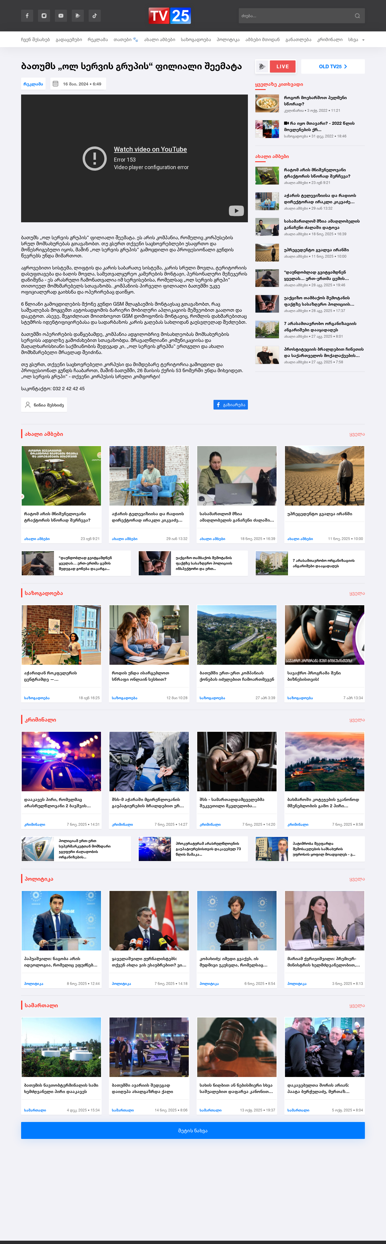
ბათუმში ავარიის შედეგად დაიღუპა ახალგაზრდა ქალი (142, 1088)
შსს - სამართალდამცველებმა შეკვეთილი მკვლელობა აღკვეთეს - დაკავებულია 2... (232, 803)
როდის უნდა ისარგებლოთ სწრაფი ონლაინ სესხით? (140, 676)
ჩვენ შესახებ (35, 39)
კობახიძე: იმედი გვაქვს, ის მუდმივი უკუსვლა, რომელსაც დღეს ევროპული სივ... (231, 962)
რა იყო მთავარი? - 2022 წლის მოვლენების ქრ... (319, 126)
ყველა (357, 434)
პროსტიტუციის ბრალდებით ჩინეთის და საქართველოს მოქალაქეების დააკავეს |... (324, 353)
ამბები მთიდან (262, 39)
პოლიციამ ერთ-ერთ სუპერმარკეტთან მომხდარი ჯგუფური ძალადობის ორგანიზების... (85, 848)
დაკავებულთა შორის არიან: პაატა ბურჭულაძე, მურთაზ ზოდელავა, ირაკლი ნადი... (318, 1088)
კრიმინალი (330, 39)
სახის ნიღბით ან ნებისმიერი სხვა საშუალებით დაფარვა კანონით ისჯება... (236, 1088)
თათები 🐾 (126, 39)
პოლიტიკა (228, 39)
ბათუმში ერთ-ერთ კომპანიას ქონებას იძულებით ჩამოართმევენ (237, 676)
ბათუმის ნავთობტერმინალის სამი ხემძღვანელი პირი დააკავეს (61, 1088)
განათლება (299, 39)
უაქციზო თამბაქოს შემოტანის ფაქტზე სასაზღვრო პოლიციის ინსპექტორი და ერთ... (317, 301)
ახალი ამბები (159, 39)
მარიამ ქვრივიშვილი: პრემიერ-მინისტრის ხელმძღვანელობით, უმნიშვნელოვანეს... (321, 962)
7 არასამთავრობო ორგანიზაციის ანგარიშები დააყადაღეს (320, 327)
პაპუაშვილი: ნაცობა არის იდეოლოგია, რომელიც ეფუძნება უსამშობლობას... (60, 962)
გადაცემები (69, 39)
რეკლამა (98, 39)
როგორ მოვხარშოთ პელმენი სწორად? (315, 100)
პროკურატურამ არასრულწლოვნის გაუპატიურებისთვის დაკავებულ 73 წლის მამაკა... (208, 849)
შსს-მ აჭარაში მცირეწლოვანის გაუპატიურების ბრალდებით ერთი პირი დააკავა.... (149, 803)
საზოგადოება (196, 39)
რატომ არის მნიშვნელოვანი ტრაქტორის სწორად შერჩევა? (317, 172)
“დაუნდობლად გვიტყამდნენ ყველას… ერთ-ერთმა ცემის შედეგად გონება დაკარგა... (315, 276)
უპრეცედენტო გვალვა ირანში (316, 249)
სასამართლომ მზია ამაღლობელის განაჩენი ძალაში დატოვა (322, 224)
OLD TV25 (330, 66)
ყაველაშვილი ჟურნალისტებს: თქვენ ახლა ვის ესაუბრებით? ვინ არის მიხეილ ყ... (148, 962)
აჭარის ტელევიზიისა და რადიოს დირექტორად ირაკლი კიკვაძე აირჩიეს (320, 199)
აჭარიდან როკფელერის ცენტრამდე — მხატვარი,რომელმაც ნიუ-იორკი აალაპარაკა (58, 676)
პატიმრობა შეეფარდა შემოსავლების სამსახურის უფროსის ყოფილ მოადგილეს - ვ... (324, 849)
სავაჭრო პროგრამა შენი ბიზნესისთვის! (314, 676)
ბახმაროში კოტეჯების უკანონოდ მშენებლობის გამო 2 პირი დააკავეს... (323, 803)
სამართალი (41, 1005)
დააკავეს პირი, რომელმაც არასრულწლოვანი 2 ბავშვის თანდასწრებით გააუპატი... (55, 803)
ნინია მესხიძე (49, 404)
